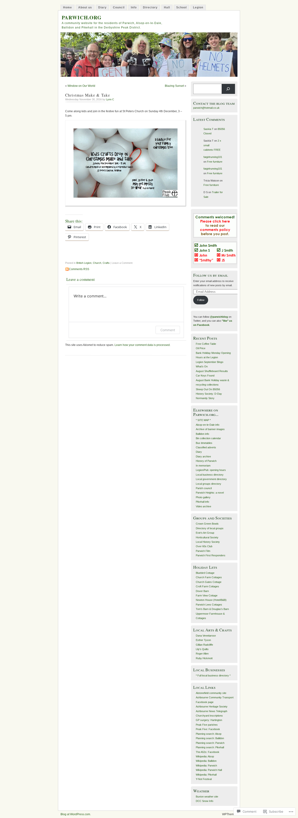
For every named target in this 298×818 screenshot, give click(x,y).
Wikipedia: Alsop (205, 756)
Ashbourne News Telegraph (211, 711)
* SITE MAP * (203, 420)
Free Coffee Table (206, 343)
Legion (198, 7)
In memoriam (203, 465)
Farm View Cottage (206, 595)
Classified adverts (206, 447)
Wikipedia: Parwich (206, 765)
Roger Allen (202, 653)
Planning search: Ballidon (210, 738)
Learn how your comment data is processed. (142, 345)
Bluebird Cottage (205, 572)
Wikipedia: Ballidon (206, 760)
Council (119, 7)
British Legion (83, 262)
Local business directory (210, 474)
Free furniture (214, 161)
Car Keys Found (205, 375)
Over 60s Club (204, 546)
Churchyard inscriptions (209, 715)
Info (134, 7)
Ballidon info (202, 433)
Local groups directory (208, 483)
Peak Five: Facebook (208, 729)
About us (85, 7)
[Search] (228, 89)
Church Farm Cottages (209, 577)
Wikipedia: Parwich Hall (209, 770)
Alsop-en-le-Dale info (207, 424)
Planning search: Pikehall (210, 747)
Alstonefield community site (211, 693)
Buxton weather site (207, 796)
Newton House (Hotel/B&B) (211, 600)
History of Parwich (206, 460)
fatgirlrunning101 (212, 157)
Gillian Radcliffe (204, 644)
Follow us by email (210, 275)
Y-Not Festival (204, 779)
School (181, 7)
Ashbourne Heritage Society (211, 706)
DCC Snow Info (204, 801)
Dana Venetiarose (206, 635)
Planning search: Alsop (208, 733)
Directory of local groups (210, 528)
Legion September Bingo (209, 362)
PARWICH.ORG (82, 17)
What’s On (202, 366)
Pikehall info (202, 501)
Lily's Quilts (202, 649)
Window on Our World (81, 85)
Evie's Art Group (205, 532)
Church (97, 262)
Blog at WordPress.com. (76, 814)
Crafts (106, 262)
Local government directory (211, 479)
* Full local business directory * (213, 675)
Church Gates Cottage (208, 582)
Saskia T (208, 129)
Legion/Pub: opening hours (211, 470)
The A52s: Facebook (207, 752)
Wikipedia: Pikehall (206, 774)
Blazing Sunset (174, 85)
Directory (150, 7)
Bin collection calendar (208, 438)
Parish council (204, 488)
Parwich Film (203, 551)
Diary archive (203, 456)
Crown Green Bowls (207, 523)
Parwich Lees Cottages (209, 604)
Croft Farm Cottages (207, 586)
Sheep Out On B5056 (208, 389)
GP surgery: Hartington (209, 720)
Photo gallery (203, 497)
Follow (200, 300)
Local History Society (208, 541)
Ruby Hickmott (204, 658)
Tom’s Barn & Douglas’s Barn (212, 609)
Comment (167, 330)
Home (67, 7)
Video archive (203, 506)
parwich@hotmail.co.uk (206, 107)
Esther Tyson (203, 640)
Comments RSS (79, 269)
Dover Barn (202, 591)
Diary (102, 7)
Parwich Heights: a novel (210, 492)
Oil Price (200, 348)
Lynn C (110, 99)
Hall (167, 7)
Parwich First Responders (210, 555)
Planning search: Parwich (210, 742)
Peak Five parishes (207, 724)
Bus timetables (204, 443)
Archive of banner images (210, 429)
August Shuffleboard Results (212, 371)
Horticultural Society (207, 537)
